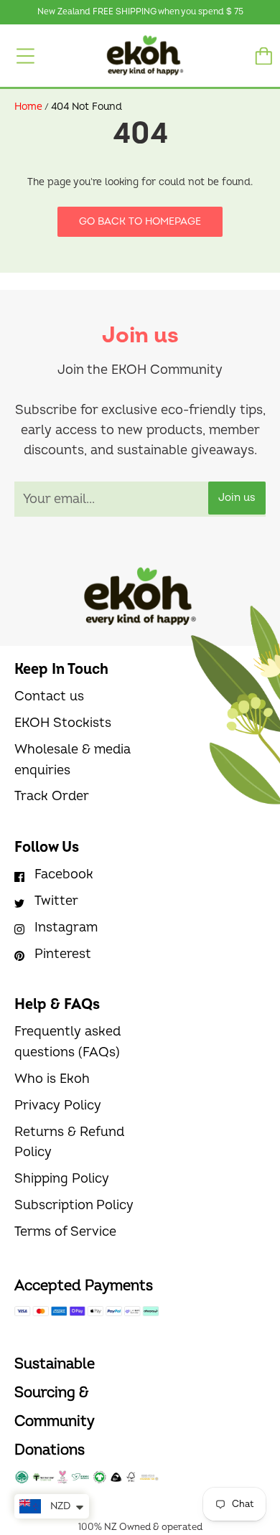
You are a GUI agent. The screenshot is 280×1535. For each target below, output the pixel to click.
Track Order (51, 796)
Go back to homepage (140, 221)
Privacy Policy (57, 1105)
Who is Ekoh (52, 1079)
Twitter (56, 901)
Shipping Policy (61, 1178)
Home (28, 106)
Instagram (66, 927)
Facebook (63, 874)
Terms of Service (65, 1232)
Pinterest (62, 954)
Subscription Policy (74, 1205)
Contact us (49, 696)
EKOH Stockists (62, 723)
